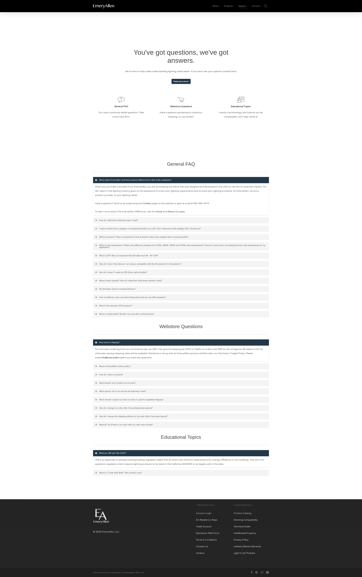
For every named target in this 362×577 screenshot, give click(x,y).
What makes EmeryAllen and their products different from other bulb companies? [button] (135, 180)
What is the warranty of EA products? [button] (115, 305)
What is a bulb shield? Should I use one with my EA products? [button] (126, 314)
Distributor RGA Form (207, 533)
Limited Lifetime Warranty (247, 546)
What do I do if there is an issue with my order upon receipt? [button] (126, 424)
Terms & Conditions (206, 539)
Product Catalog (242, 513)
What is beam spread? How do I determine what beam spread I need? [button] (130, 280)
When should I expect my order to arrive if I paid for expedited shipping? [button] (131, 399)
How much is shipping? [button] (109, 342)
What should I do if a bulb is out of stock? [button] (117, 383)
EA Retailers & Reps (206, 519)
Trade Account (204, 526)
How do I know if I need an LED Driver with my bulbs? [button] (123, 272)
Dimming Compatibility (246, 519)
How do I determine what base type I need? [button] (118, 220)
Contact (147, 203)
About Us (172, 211)
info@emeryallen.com (112, 357)
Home (159, 211)
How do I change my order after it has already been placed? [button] (126, 408)
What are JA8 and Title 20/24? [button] (112, 453)
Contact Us (202, 546)
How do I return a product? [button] (111, 374)
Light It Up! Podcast (244, 553)
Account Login (203, 513)
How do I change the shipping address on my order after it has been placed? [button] (133, 416)
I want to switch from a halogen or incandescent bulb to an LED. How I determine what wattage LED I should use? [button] (150, 228)
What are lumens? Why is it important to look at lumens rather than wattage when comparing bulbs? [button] (143, 237)
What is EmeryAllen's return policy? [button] (115, 366)
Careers (200, 553)
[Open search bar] (265, 6)
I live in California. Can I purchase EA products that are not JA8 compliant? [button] (132, 297)
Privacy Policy (241, 539)
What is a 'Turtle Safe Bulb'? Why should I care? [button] (120, 473)
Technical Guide (242, 526)
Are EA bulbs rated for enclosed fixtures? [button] (117, 289)
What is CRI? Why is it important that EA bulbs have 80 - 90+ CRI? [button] (128, 255)
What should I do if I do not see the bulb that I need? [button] (122, 391)
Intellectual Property (245, 533)
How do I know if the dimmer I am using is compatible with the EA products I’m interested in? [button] (140, 264)
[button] (181, 81)
